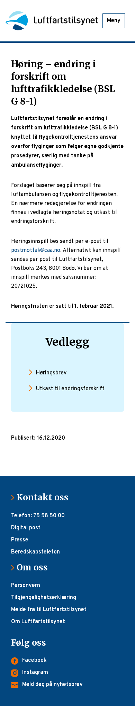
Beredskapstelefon (35, 552)
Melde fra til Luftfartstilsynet (49, 609)
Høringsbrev (51, 373)
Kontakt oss (45, 497)
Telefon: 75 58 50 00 (38, 515)
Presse (19, 540)
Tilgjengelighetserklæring (43, 597)
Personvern (25, 585)
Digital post (25, 527)
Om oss (35, 567)
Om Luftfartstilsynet (38, 621)
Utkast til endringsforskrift (70, 388)
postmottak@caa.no (35, 250)
